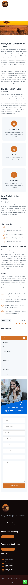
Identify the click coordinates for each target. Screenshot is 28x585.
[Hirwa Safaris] (5, 4)
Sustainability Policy (8, 536)
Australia (5, 342)
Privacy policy (11, 582)
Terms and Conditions (8, 549)
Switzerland (6, 369)
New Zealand (6, 356)
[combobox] (14, 457)
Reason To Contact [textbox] (10, 457)
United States (6, 338)
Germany (5, 374)
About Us (4, 582)
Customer (19, 582)
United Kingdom (7, 351)
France (4, 365)
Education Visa (6, 320)
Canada (5, 347)
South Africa (6, 360)
